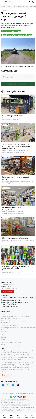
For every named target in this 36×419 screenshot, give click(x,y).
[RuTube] (18, 385)
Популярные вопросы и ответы (11, 342)
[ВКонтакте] (3, 385)
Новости (9, 6)
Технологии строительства (9, 325)
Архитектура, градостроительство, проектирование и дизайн (18, 328)
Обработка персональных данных (11, 345)
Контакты (4, 340)
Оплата (3, 337)
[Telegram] (13, 385)
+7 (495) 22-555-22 (8, 287)
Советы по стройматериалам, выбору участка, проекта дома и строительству (16, 317)
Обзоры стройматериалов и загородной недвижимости (13, 321)
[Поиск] (29, 2)
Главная (3, 6)
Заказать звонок (7, 291)
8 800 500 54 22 (7, 283)
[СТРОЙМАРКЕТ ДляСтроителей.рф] (9, 2)
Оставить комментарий (18, 84)
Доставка (4, 334)
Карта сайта (29, 393)
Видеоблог (4, 332)
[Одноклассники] (8, 385)
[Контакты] (33, 2)
